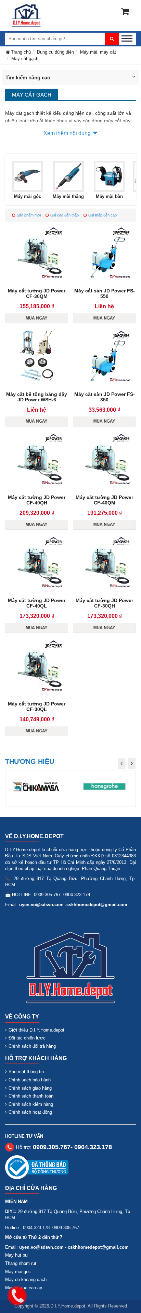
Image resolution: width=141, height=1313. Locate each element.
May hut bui (16, 1255)
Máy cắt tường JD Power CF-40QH (36, 499)
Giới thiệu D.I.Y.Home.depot (36, 1030)
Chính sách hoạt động (30, 1112)
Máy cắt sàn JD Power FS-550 (104, 293)
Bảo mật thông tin (26, 1071)
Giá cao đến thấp (64, 215)
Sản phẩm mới (29, 215)
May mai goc (18, 1271)
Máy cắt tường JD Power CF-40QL (36, 603)
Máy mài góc (27, 196)
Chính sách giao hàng (30, 1088)
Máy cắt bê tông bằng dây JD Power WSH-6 (36, 396)
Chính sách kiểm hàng (31, 1104)
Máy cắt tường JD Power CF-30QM (36, 293)
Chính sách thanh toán (31, 1096)
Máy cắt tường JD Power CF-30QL (36, 706)
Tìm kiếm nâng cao (27, 77)
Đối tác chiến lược (27, 1038)
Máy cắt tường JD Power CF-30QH (104, 603)
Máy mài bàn (109, 196)
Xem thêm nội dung (67, 133)
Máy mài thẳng (68, 196)
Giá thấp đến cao (102, 215)
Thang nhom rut (20, 1263)
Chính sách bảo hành (30, 1079)
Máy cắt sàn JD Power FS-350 (104, 396)
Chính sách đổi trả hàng (32, 1046)
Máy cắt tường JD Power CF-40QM (104, 499)
